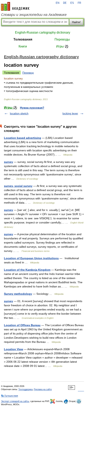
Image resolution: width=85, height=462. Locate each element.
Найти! (76, 22)
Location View (13, 349)
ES (72, 3)
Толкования (22, 39)
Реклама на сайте (43, 389)
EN (57, 3)
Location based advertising (22, 137)
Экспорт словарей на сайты (15, 401)
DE (65, 3)
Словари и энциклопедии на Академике (34, 15)
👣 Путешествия (9, 395)
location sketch (19, 113)
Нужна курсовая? (32, 107)
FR (79, 3)
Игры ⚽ (62, 46)
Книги (23, 46)
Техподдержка (25, 389)
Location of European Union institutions (31, 258)
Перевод (28, 72)
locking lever (70, 113)
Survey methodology (18, 293)
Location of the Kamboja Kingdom (27, 269)
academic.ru (15, 6)
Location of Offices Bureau (22, 325)
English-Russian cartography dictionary (42, 32)
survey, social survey (18, 186)
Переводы (62, 39)
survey (8, 161)
